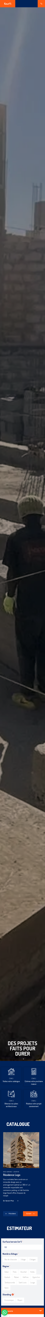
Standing (7, 1294)
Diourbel (23, 1272)
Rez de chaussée (11, 1259)
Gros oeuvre (8, 1311)
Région (6, 1266)
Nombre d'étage (10, 1254)
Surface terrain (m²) (12, 1241)
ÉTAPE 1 (11, 1078)
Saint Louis (22, 1282)
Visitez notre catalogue (11, 1081)
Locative (16, 1172)
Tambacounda (10, 1282)
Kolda (32, 1272)
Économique (9, 1300)
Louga (32, 1282)
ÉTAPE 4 (34, 1101)
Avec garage (7, 1172)
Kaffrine (25, 1277)
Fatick (6, 1288)
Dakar (7, 1272)
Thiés (15, 1272)
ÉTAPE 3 (11, 1101)
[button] (4, 1312)
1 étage (23, 1259)
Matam (16, 1277)
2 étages (33, 1259)
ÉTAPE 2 (34, 1078)
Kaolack (7, 1277)
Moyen (20, 1300)
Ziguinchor (36, 1277)
